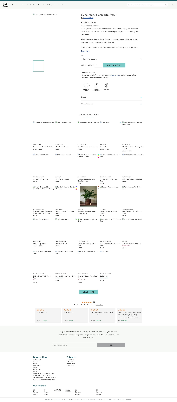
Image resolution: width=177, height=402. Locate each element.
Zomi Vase (104, 147)
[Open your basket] (172, 4)
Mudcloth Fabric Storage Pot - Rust (133, 148)
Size (82, 55)
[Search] (166, 5)
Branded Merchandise (33, 4)
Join (111, 345)
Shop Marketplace (49, 4)
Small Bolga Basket (40, 244)
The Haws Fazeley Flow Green (86, 244)
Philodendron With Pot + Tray (131, 212)
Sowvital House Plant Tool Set (88, 277)
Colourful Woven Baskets (43, 147)
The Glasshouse (38, 177)
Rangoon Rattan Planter (87, 211)
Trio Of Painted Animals (131, 244)
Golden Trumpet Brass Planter (108, 212)
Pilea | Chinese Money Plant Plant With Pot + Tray (43, 212)
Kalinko (103, 144)
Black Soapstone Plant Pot (132, 179)
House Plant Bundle (40, 179)
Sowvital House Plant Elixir (65, 276)
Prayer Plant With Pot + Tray (109, 180)
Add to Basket (114, 65)
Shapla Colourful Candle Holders (64, 212)
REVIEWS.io (99, 305)
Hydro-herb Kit (61, 244)
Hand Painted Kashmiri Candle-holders (86, 180)
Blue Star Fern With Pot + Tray (110, 244)
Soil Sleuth (104, 276)
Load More (88, 292)
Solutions (15, 4)
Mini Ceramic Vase (62, 147)
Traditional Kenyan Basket (88, 147)
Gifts (22, 4)
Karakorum (88, 18)
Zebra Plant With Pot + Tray (42, 277)
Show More (85, 51)
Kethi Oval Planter (62, 179)
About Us (60, 4)
